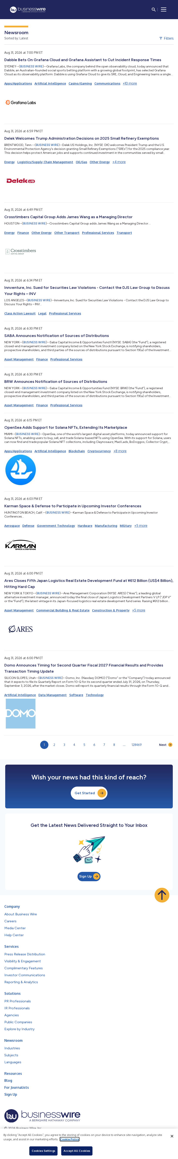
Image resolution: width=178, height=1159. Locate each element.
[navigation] (163, 9)
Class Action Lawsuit (20, 313)
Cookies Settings (43, 1150)
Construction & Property (111, 610)
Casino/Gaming (80, 83)
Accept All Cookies (77, 1150)
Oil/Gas (81, 162)
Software (76, 695)
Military (126, 526)
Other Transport (66, 232)
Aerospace (12, 526)
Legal (42, 313)
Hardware (85, 526)
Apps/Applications (18, 83)
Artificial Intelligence (50, 83)
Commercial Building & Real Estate (62, 610)
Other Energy (100, 162)
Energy (9, 162)
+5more (140, 525)
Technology (95, 695)
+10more (130, 83)
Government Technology (56, 526)
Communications (107, 83)
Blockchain (77, 451)
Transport (124, 232)
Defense (28, 526)
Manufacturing (106, 526)
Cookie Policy (69, 1139)
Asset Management (19, 359)
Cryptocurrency (99, 451)
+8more (120, 451)
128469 (137, 745)
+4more (119, 162)
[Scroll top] (162, 895)
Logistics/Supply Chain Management (45, 162)
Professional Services (98, 232)
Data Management (52, 695)
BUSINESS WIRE (31, 66)
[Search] (154, 10)
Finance (23, 232)
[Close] (172, 1136)
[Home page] (28, 10)
